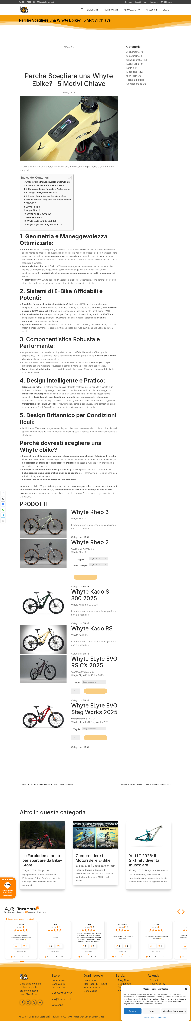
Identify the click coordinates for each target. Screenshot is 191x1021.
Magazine (69, 47)
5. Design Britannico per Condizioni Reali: (47, 196)
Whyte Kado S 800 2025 (39, 213)
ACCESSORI (151, 10)
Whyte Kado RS (34, 217)
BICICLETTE (92, 10)
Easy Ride (123, 980)
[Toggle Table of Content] (68, 178)
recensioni (36, 912)
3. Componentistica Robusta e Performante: (48, 189)
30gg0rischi (124, 983)
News (145, 2)
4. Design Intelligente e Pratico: (41, 192)
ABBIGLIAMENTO (132, 10)
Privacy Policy (161, 1017)
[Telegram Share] (3, 515)
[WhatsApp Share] (3, 509)
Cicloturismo (133, 56)
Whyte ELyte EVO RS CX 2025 (42, 221)
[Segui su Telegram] (40, 1002)
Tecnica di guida (135, 79)
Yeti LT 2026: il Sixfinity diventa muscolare (144, 860)
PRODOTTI (30, 203)
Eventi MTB (132, 63)
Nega (151, 1011)
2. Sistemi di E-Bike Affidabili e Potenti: (45, 185)
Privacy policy (157, 983)
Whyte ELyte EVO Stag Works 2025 (44, 224)
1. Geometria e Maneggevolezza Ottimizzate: (47, 182)
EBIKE (86, 537)
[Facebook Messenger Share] (3, 504)
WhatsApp (57, 1005)
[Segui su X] (34, 1002)
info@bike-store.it (61, 999)
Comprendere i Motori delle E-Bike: (93, 858)
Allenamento (133, 52)
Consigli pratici (134, 60)
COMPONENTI (111, 10)
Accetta (132, 1011)
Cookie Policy (149, 1017)
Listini (129, 67)
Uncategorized (134, 83)
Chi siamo (128, 2)
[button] (186, 989)
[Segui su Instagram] (28, 1002)
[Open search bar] (82, 9)
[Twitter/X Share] (3, 498)
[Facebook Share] (3, 493)
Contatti (138, 2)
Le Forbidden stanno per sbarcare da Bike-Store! (42, 860)
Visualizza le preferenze (174, 1011)
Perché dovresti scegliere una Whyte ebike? (48, 199)
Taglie (80, 559)
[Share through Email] (3, 520)
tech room (131, 75)
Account (153, 2)
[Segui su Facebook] (22, 1002)
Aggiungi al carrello (85, 577)
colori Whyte (80, 565)
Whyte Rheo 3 (33, 206)
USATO (166, 10)
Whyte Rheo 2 (33, 210)
